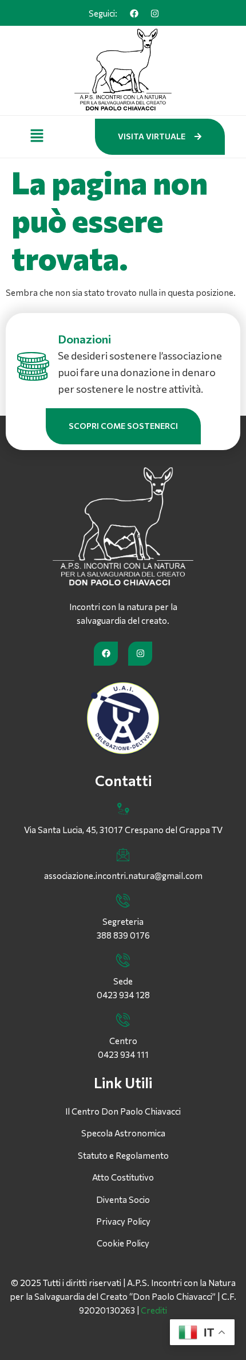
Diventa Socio (123, 1199)
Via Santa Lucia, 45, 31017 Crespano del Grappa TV (123, 829)
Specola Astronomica (123, 1133)
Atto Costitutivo (123, 1177)
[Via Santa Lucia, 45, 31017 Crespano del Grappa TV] (123, 809)
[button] (37, 136)
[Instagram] (154, 13)
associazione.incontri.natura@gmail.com (123, 875)
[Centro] (123, 1020)
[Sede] (123, 960)
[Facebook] (134, 13)
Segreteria (123, 921)
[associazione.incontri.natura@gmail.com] (123, 855)
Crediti (154, 1310)
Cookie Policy (123, 1243)
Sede (123, 981)
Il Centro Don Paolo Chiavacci (123, 1111)
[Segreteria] (123, 901)
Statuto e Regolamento (123, 1155)
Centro (123, 1040)
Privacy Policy (123, 1221)
